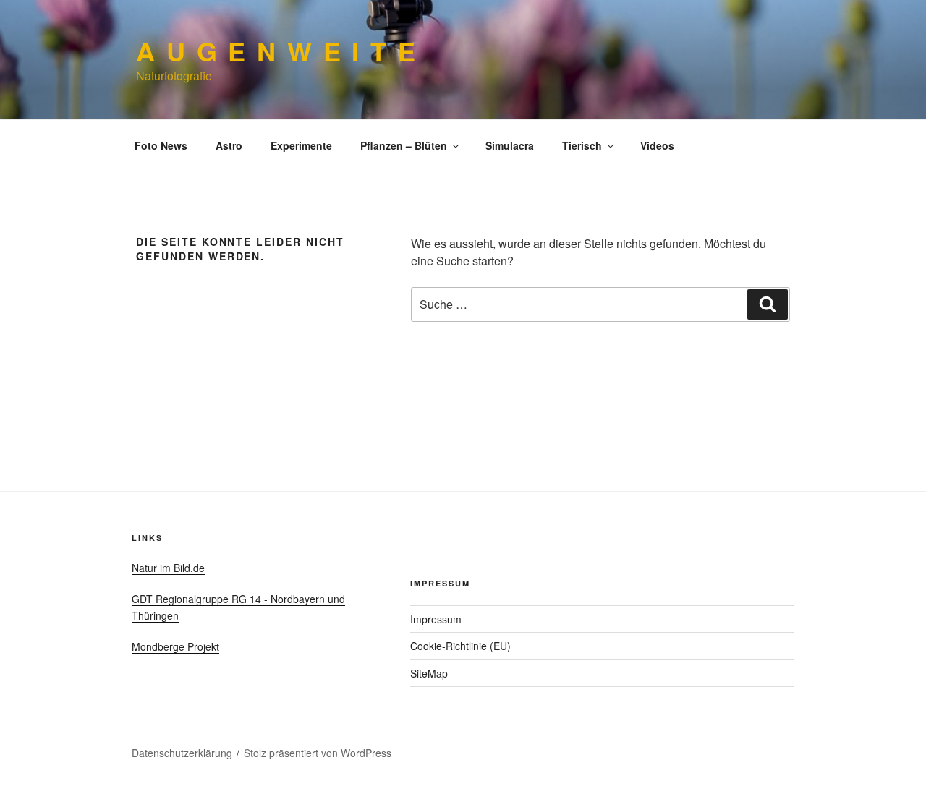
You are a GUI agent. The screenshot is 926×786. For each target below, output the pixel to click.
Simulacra (509, 145)
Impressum (436, 619)
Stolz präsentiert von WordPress (317, 753)
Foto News (161, 145)
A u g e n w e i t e (276, 50)
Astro (229, 145)
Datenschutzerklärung (182, 753)
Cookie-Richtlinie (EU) (460, 645)
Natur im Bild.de (168, 567)
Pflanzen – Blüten (403, 145)
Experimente (301, 145)
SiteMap (429, 673)
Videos (657, 145)
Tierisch (582, 145)
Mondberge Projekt (175, 646)
